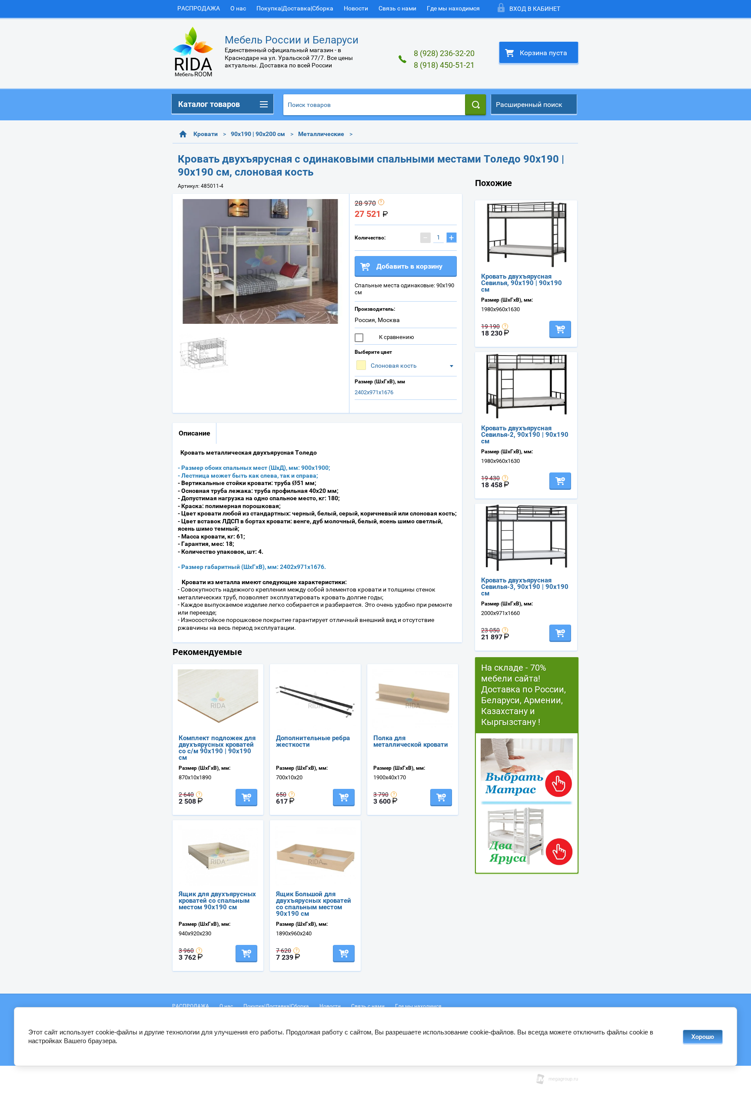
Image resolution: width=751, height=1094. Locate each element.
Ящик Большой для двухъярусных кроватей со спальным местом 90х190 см (313, 904)
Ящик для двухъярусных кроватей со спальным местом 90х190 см (217, 900)
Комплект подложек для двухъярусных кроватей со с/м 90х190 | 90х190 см (217, 747)
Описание (194, 433)
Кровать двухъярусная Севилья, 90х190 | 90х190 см (521, 283)
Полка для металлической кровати (410, 741)
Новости (356, 8)
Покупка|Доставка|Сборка (294, 8)
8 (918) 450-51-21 (444, 65)
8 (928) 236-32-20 (444, 53)
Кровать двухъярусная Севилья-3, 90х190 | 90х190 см (524, 586)
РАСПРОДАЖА (198, 8)
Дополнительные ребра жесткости (313, 741)
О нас (238, 8)
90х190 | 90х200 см (258, 133)
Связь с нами (397, 8)
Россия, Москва (377, 319)
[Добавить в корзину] (246, 797)
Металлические (321, 133)
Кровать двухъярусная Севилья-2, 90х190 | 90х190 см (524, 434)
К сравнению (396, 337)
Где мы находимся (453, 8)
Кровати (205, 133)
